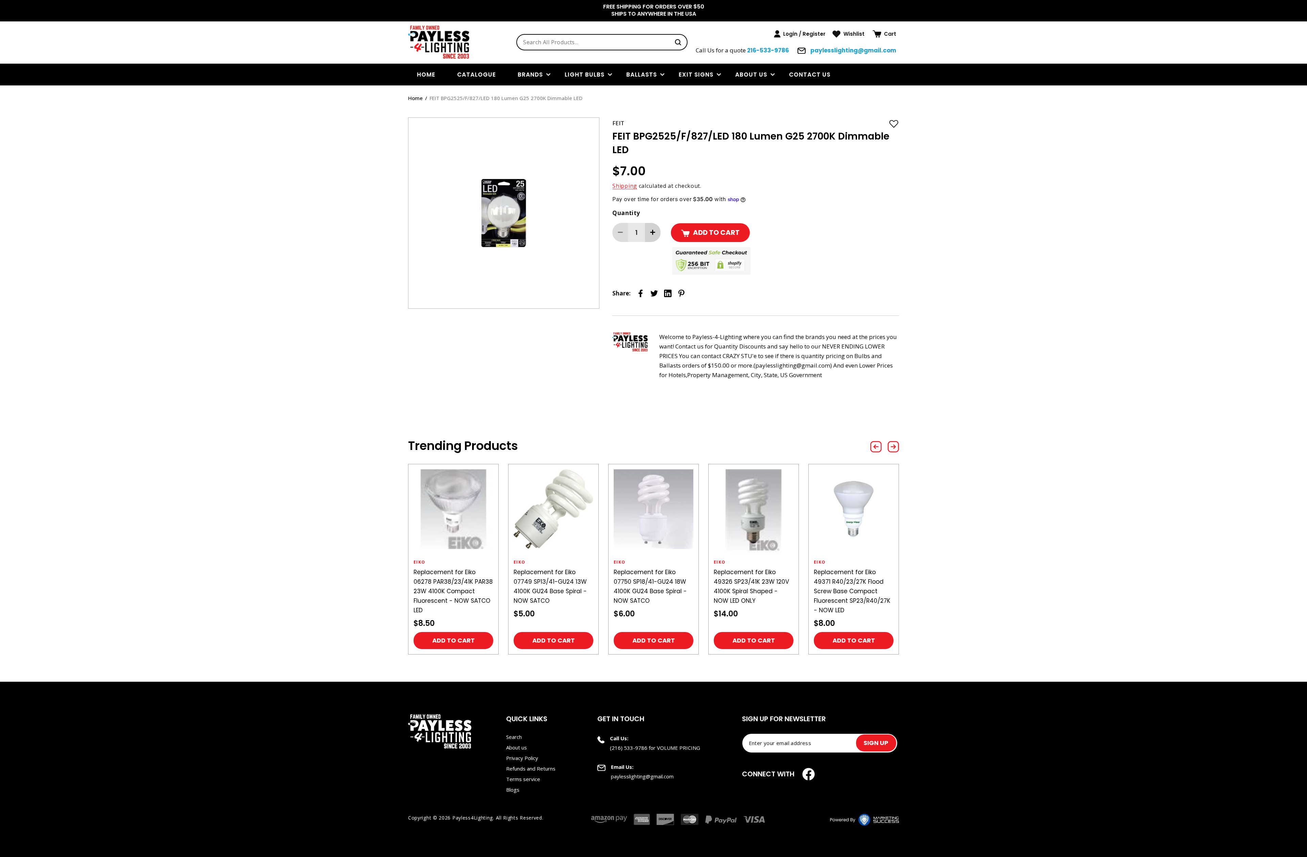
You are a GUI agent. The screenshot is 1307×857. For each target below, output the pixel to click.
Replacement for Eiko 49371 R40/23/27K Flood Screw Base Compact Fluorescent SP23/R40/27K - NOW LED (852, 591)
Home (415, 98)
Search (514, 736)
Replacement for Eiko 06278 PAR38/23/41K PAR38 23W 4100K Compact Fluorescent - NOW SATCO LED (453, 591)
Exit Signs (696, 74)
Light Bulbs (584, 74)
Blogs (512, 789)
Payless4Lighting (472, 817)
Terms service (523, 779)
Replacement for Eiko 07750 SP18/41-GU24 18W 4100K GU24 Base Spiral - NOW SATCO (650, 586)
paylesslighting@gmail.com (852, 50)
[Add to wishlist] (894, 123)
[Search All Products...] (678, 42)
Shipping (624, 186)
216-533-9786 (768, 50)
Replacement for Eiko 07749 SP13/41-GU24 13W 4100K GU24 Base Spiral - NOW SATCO (550, 586)
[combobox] (602, 42)
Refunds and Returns (530, 768)
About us (751, 74)
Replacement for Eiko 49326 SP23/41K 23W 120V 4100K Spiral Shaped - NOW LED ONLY (751, 586)
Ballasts (641, 74)
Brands (530, 74)
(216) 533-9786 (628, 747)
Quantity (626, 213)
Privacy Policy (522, 758)
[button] (884, 34)
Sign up (876, 743)
